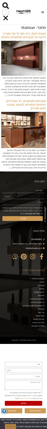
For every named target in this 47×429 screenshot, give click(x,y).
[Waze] (15, 257)
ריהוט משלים (39, 292)
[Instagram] (33, 257)
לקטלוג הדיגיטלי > (37, 278)
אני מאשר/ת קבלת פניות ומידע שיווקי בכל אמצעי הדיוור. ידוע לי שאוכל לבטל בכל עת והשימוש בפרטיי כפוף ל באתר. (24, 210)
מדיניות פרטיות (38, 322)
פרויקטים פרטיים (37, 302)
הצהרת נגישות (38, 319)
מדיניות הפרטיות (32, 213)
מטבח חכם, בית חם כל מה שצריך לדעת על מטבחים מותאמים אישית (23, 35)
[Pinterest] (24, 257)
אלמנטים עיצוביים (37, 299)
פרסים (41, 288)
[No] (3, 427)
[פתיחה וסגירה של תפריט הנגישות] (4, 411)
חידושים (41, 295)
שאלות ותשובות (38, 326)
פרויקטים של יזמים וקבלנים (33, 305)
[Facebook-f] (42, 257)
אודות (42, 282)
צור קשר (41, 312)
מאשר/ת (10, 426)
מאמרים (41, 309)
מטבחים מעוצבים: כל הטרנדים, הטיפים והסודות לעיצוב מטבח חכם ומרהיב (26, 104)
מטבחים (41, 285)
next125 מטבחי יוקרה (33, 270)
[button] (43, 12)
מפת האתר (40, 315)
